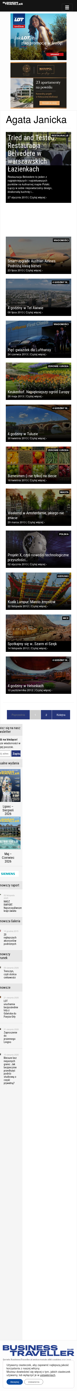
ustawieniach (47, 1375)
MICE (66, 618)
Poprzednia (18, 715)
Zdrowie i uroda (58, 366)
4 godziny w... (61, 282)
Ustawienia (33, 1381)
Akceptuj (14, 1381)
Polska (64, 534)
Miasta (64, 492)
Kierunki (63, 576)
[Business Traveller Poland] (13, 3)
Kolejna (61, 715)
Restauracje (60, 135)
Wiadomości (61, 240)
